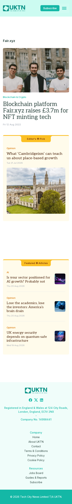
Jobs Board (36, 473)
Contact (36, 446)
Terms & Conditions (36, 450)
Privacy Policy (36, 455)
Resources (36, 468)
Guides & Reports (36, 477)
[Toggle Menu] (64, 8)
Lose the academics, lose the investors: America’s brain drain (25, 307)
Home (36, 437)
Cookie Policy (36, 460)
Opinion (11, 148)
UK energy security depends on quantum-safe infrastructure (27, 337)
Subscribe (50, 8)
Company (36, 432)
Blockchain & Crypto (14, 97)
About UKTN (36, 441)
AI (8, 272)
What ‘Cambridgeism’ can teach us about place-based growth (34, 155)
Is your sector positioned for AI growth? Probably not (28, 279)
